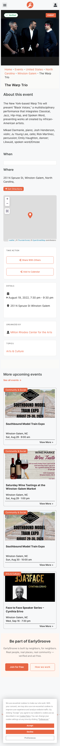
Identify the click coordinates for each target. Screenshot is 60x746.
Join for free (17, 666)
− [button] (7, 203)
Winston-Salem (27, 73)
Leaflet (11, 240)
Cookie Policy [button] (25, 716)
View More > (46, 442)
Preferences (30, 738)
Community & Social (16, 389)
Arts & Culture (15, 351)
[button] (4, 5)
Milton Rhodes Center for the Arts (31, 332)
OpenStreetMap (38, 240)
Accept (30, 726)
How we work (42, 666)
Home (8, 69)
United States (34, 69)
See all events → (12, 380)
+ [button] (7, 199)
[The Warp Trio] (30, 215)
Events (19, 69)
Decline (30, 732)
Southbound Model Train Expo (25, 423)
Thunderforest (24, 240)
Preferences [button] (43, 719)
